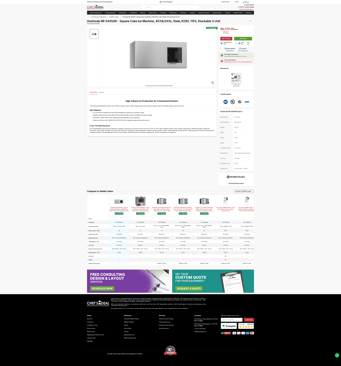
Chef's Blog (127, 328)
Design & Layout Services (166, 325)
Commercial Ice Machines (98, 17)
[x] (206, 354)
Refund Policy (91, 331)
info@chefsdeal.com (200, 331)
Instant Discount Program (166, 319)
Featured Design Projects (131, 319)
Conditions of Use (92, 325)
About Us (89, 319)
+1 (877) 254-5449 (246, 7)
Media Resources (129, 335)
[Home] (88, 17)
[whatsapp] (337, 355)
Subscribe (249, 320)
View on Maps (198, 320)
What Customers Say (130, 338)
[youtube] (202, 354)
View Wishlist (230, 50)
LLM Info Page (91, 338)
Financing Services (164, 322)
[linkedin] (209, 354)
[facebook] (199, 354)
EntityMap (90, 341)
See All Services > (164, 328)
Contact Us (90, 322)
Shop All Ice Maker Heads (243, 191)
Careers (126, 331)
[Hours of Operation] (253, 9)
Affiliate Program (129, 322)
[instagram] (213, 354)
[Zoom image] (212, 82)
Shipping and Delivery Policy (95, 335)
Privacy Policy (91, 328)
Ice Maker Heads (113, 17)
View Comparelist (243, 50)
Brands (126, 325)
